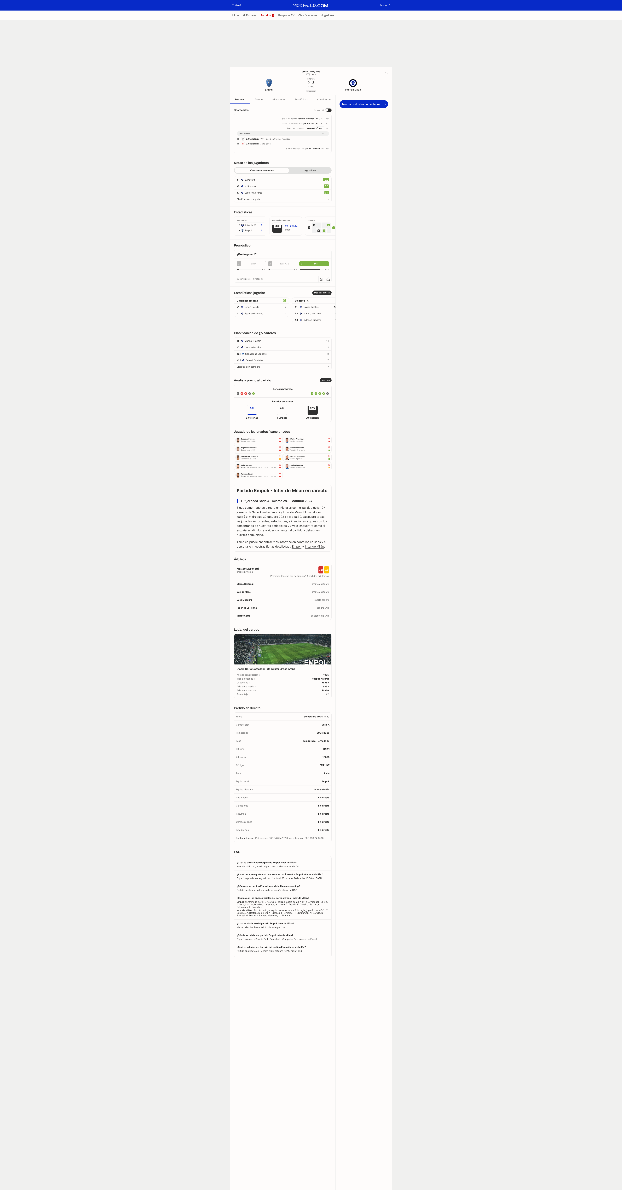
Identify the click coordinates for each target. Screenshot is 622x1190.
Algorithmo (310, 170)
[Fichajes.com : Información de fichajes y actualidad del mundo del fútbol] (310, 5)
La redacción (247, 838)
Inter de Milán (314, 546)
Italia (326, 773)
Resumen (240, 99)
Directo (259, 99)
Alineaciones (278, 99)
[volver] (236, 73)
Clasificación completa (248, 199)
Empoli (296, 546)
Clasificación (324, 99)
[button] (236, 5)
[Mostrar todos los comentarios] (321, 279)
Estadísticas (301, 99)
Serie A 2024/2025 (311, 72)
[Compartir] (386, 73)
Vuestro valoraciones (262, 170)
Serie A (325, 724)
